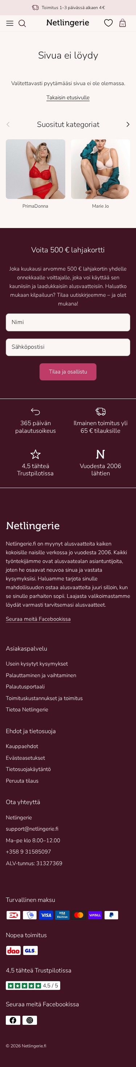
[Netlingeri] (68, 23)
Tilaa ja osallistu (68, 371)
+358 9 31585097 (28, 851)
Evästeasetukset (25, 758)
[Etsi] (26, 23)
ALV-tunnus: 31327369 (34, 863)
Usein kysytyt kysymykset (37, 663)
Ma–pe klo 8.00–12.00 (33, 840)
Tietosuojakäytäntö (28, 769)
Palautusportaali (25, 686)
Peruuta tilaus (22, 780)
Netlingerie (19, 817)
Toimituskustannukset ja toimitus (44, 698)
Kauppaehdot (22, 746)
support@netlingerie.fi (32, 828)
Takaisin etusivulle (68, 97)
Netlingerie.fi (34, 1046)
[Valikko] (9, 23)
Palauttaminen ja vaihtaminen (41, 675)
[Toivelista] (109, 23)
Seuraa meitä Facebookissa (38, 619)
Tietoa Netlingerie (27, 709)
